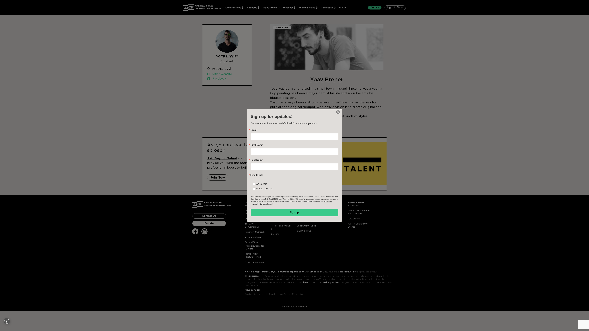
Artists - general (264, 188)
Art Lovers (261, 184)
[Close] (338, 112)
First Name (257, 145)
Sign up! (295, 212)
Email (254, 130)
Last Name (257, 160)
